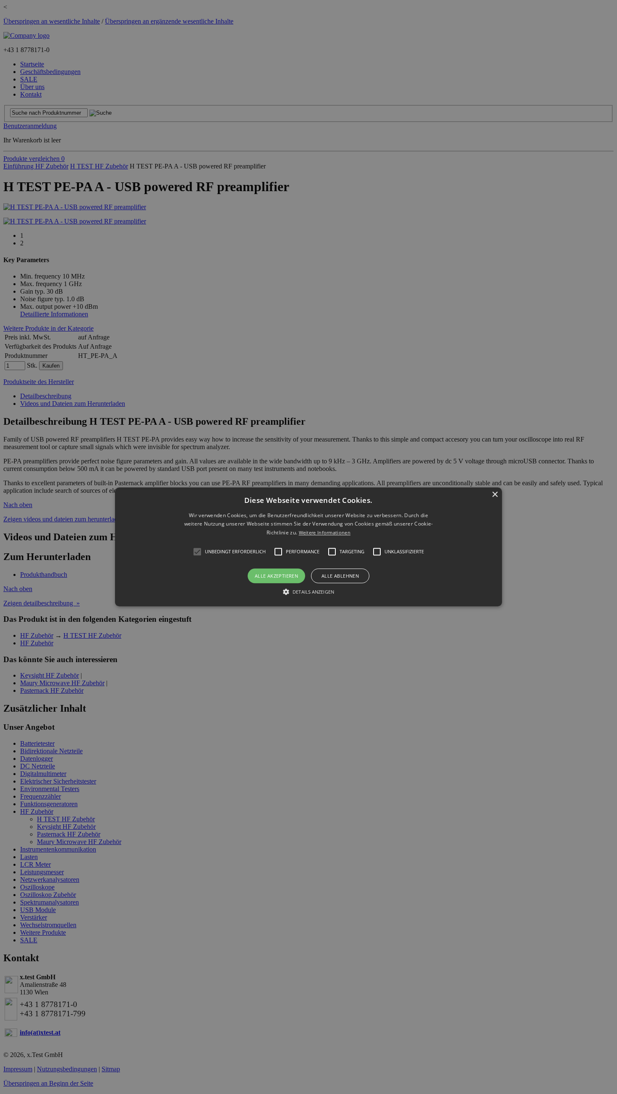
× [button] (495, 495)
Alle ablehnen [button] (340, 576)
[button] (308, 546)
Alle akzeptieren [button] (276, 576)
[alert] (308, 547)
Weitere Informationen (324, 532)
